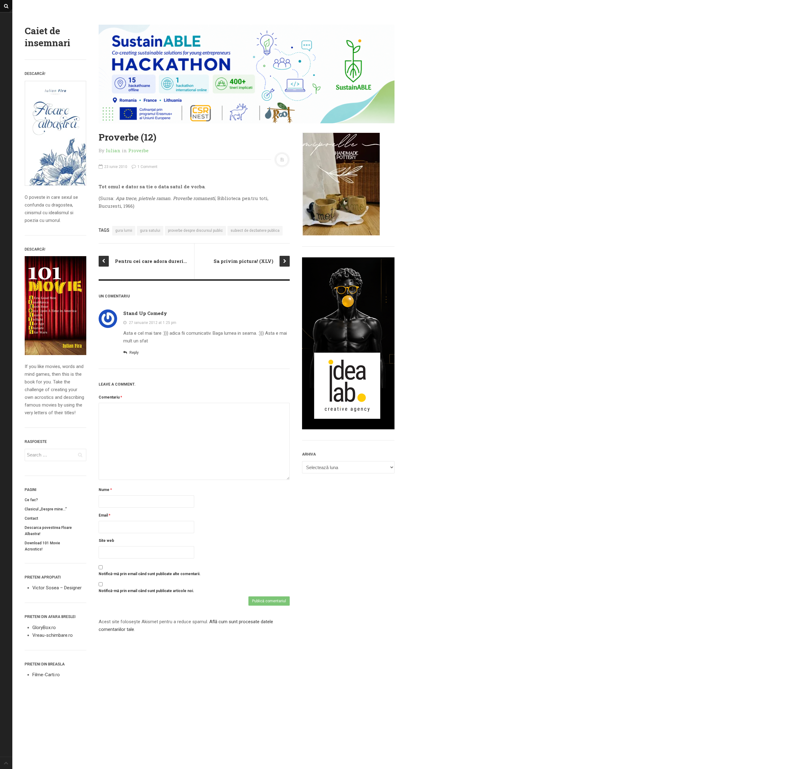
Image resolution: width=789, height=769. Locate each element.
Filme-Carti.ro (46, 674)
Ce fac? (31, 500)
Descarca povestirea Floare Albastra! (48, 531)
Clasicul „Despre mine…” (46, 509)
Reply (134, 352)
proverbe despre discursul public (195, 230)
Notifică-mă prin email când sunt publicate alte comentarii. (150, 574)
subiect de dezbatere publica (255, 230)
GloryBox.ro (44, 627)
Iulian (113, 150)
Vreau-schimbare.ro (52, 635)
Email (104, 515)
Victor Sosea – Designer (57, 588)
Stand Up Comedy (145, 313)
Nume (105, 490)
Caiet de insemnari (47, 37)
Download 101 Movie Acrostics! (42, 546)
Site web (106, 540)
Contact (31, 518)
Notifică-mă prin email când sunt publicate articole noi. (146, 591)
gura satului (150, 230)
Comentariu (110, 397)
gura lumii (123, 230)
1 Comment (147, 167)
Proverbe (138, 150)
